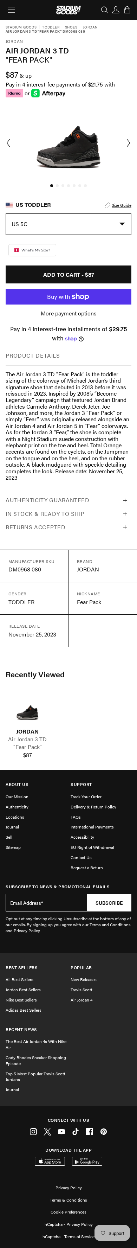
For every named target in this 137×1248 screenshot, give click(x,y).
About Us (17, 784)
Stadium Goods (21, 27)
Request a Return (87, 867)
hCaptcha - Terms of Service (68, 1236)
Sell (9, 837)
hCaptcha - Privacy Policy (69, 1224)
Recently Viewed (35, 674)
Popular (81, 968)
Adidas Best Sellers (23, 1010)
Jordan (90, 27)
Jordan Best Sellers (23, 989)
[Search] (104, 10)
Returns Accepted (35, 527)
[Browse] (11, 10)
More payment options (69, 313)
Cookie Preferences (68, 1212)
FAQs (76, 817)
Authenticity (17, 807)
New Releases (84, 979)
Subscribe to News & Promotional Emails (58, 887)
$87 (27, 755)
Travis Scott (81, 989)
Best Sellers (22, 968)
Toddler (50, 27)
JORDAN (27, 731)
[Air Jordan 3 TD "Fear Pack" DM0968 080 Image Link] (27, 710)
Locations (15, 817)
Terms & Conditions (68, 1200)
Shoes (71, 27)
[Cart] (127, 10)
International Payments (92, 827)
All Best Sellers (19, 979)
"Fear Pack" (27, 747)
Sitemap (13, 847)
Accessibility (82, 837)
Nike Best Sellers (21, 1000)
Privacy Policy (69, 1187)
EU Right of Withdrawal (92, 847)
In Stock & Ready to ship (45, 514)
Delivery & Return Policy (93, 807)
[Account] (116, 10)
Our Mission (17, 796)
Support (81, 784)
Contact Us (81, 857)
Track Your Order (86, 796)
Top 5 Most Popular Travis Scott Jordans (35, 1076)
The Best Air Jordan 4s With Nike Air (36, 1044)
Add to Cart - (68, 274)
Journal (12, 827)
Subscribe (109, 902)
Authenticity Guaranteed (48, 500)
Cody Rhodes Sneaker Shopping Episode (36, 1060)
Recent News (21, 1029)
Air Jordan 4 (81, 1000)
